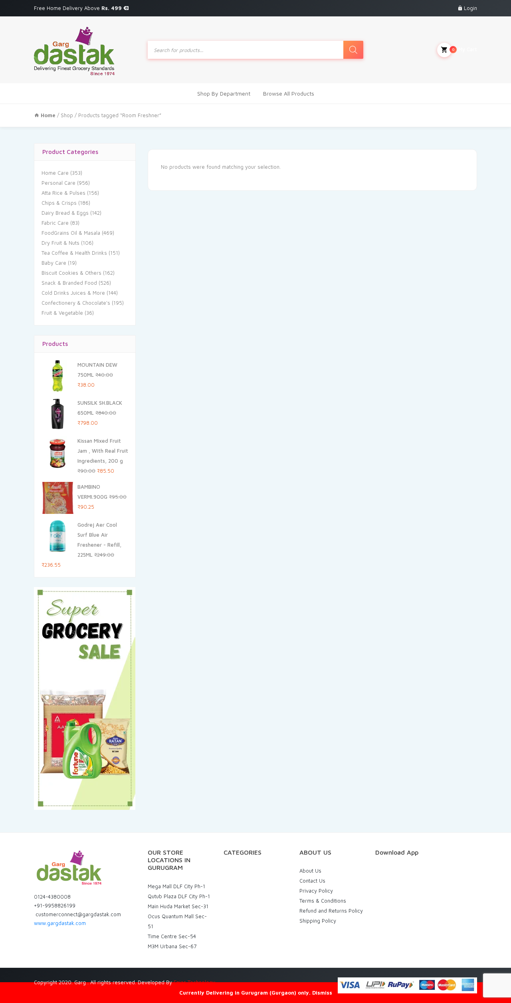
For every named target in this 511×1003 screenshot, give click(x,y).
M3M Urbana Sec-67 (172, 946)
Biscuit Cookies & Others (71, 273)
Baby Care (54, 263)
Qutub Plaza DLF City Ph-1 (179, 896)
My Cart (464, 49)
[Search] (353, 50)
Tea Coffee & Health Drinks (74, 253)
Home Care (55, 173)
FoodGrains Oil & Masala (71, 233)
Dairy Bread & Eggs (65, 213)
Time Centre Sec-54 (172, 936)
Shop (67, 115)
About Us (310, 870)
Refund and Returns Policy (331, 910)
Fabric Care (55, 223)
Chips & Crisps (59, 203)
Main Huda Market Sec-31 (178, 906)
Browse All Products (288, 93)
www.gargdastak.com (60, 923)
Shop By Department (223, 93)
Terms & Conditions (322, 900)
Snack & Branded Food (69, 283)
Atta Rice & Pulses (63, 193)
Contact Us (312, 880)
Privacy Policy (316, 890)
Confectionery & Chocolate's (76, 303)
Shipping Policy (317, 920)
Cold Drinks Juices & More (73, 293)
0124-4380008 (52, 896)
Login (470, 8)
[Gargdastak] (74, 49)
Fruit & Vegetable (62, 313)
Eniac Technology (194, 982)
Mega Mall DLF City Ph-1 (176, 886)
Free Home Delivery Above (78, 8)
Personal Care (58, 183)
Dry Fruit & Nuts (60, 243)
